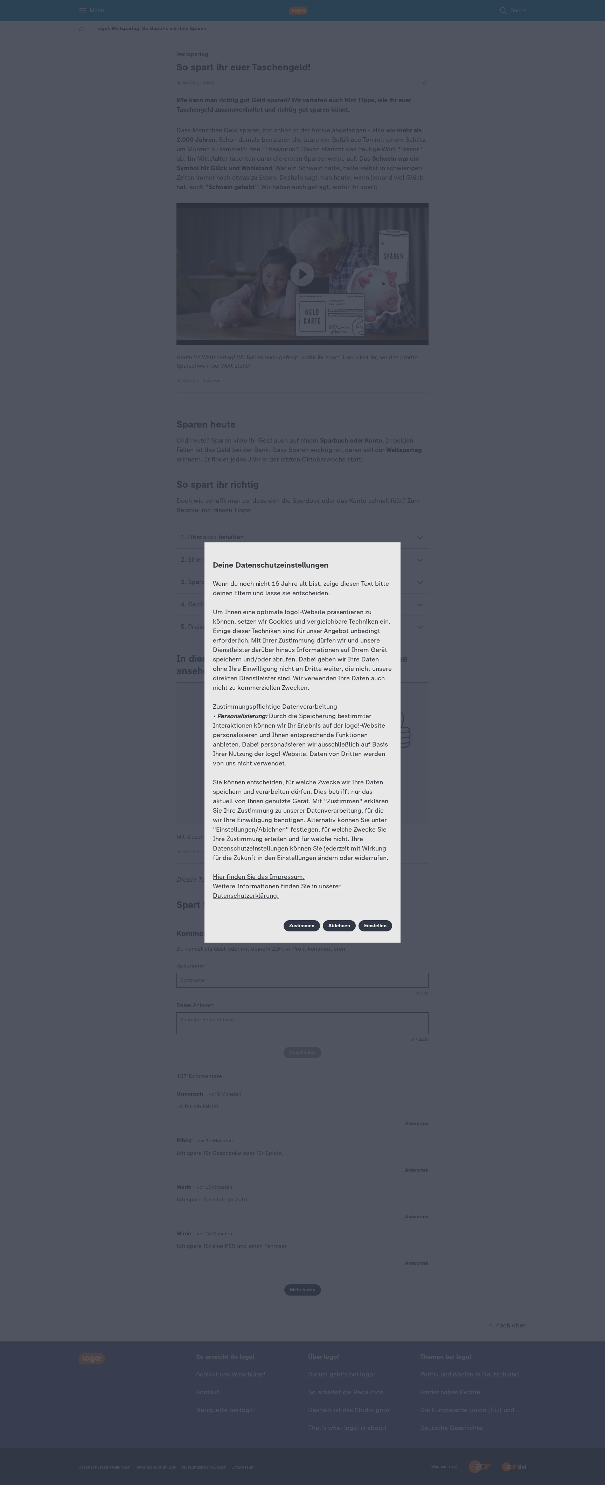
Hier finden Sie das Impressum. (259, 877)
